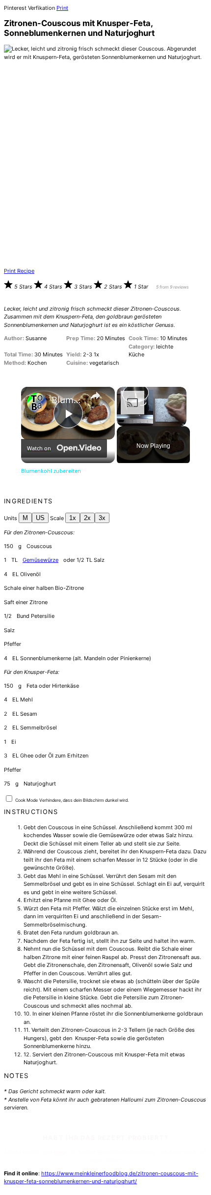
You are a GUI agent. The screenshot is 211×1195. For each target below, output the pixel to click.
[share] (95, 396)
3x (102, 518)
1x (72, 518)
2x (87, 518)
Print (62, 7)
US (40, 518)
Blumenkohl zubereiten (66, 400)
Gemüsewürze (40, 559)
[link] (37, 402)
